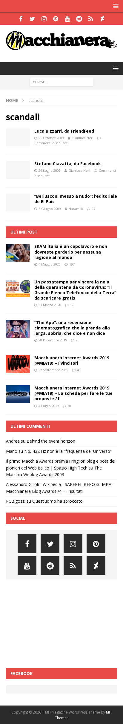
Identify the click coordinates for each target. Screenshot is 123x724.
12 (71, 305)
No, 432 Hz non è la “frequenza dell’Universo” (68, 451)
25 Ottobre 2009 (51, 138)
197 (72, 264)
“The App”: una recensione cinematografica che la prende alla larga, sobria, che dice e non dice (72, 328)
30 (69, 406)
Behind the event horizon (51, 441)
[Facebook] (21, 19)
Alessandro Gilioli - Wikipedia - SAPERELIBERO (50, 484)
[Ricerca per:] (62, 82)
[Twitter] (32, 19)
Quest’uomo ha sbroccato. (58, 501)
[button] (115, 6)
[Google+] (90, 19)
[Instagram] (44, 19)
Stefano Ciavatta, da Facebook (67, 163)
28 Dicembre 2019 (53, 340)
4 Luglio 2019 (49, 406)
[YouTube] (67, 19)
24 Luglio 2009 (50, 170)
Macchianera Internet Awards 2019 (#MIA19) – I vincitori (71, 360)
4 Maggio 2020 (50, 264)
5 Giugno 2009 (50, 208)
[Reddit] (79, 19)
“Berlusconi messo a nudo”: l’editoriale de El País (75, 198)
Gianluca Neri (82, 138)
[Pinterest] (55, 19)
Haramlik (76, 208)
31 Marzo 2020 (50, 305)
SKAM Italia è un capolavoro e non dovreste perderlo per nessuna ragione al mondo (70, 251)
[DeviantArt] (102, 19)
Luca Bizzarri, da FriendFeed (64, 131)
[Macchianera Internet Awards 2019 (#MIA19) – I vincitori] (18, 364)
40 (79, 370)
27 (93, 208)
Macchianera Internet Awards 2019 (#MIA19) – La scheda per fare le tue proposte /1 (73, 393)
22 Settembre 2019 (53, 370)
